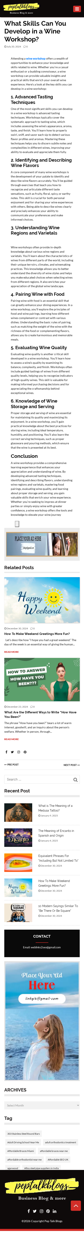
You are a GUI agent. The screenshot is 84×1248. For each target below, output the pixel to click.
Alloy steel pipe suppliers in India (41, 1168)
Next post (70, 765)
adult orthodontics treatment (60, 1142)
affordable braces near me (54, 1150)
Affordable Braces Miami (20, 1150)
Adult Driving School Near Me (23, 1142)
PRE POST (13, 764)
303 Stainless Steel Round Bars (23, 1133)
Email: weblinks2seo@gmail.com (42, 947)
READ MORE (11, 651)
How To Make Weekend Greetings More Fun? (37, 634)
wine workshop (35, 58)
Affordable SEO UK (58, 1159)
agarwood (12, 1168)
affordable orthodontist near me (24, 1159)
